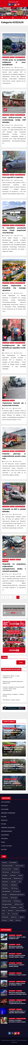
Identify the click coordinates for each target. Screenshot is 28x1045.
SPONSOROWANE (6, 831)
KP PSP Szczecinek (6, 878)
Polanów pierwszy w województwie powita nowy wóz (14, 456)
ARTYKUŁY (4, 805)
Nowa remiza (5, 881)
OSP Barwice (5, 885)
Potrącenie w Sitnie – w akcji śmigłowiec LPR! (14, 731)
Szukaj (4, 657)
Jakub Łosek (19, 67)
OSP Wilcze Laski (18, 904)
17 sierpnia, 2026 (10, 785)
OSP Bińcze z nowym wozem (11, 700)
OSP (20, 881)
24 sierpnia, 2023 (9, 67)
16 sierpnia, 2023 (9, 180)
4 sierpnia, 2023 (8, 353)
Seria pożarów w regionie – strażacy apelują (12, 783)
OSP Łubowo (5, 907)
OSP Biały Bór (14, 885)
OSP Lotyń (4, 894)
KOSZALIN (12, 57)
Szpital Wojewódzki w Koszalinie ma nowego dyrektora (14, 288)
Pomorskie (10, 910)
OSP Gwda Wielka (6, 891)
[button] (23, 17)
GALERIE (3, 816)
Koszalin (20, 875)
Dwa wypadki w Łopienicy (12, 177)
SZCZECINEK (5, 561)
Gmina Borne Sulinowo (7, 865)
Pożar (3, 913)
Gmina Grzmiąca (20, 865)
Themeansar (14, 1042)
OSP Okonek (5, 897)
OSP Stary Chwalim (6, 901)
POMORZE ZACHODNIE (20, 57)
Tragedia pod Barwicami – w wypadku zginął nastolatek (17, 1011)
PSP (8, 913)
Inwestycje (16, 868)
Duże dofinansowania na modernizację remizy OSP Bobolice (14, 120)
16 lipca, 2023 (8, 574)
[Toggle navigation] (13, 17)
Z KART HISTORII (6, 846)
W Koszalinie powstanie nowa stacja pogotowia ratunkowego (14, 230)
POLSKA (3, 824)
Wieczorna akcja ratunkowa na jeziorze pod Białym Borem (18, 993)
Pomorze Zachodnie (20, 910)
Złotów (11, 920)
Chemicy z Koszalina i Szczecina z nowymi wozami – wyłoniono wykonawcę (17, 1022)
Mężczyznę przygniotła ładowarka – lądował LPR (13, 749)
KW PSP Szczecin (18, 878)
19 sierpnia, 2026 (10, 768)
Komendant (13, 875)
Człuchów (4, 862)
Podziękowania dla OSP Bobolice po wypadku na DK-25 (14, 347)
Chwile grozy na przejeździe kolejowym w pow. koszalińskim (14, 62)
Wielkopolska (5, 917)
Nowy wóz (13, 881)
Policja (21, 907)
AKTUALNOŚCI (6, 57)
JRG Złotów (4, 875)
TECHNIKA (4, 838)
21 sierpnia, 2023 (9, 125)
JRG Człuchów (5, 872)
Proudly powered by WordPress (8, 1040)
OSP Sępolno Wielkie (7, 904)
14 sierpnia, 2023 (9, 235)
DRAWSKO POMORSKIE (8, 813)
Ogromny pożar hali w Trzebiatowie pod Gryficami (17, 1002)
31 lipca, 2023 (8, 408)
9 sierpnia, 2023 (8, 293)
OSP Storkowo (17, 901)
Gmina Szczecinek (6, 868)
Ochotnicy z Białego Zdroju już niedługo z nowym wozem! (17, 985)
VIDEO (3, 842)
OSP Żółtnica (14, 907)
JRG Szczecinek (15, 872)
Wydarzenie (14, 917)
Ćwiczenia (18, 920)
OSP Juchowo (16, 891)
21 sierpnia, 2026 (10, 734)
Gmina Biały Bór (13, 862)
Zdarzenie (4, 920)
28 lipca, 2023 (8, 461)
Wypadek (21, 917)
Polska (3, 910)
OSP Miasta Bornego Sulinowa (16, 894)
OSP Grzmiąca (14, 888)
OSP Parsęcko (14, 897)
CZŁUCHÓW (12, 559)
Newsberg (23, 1040)
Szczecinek (14, 913)
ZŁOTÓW (13, 745)
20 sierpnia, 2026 (10, 751)
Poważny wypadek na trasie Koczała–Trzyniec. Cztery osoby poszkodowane (14, 688)
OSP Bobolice (5, 888)
